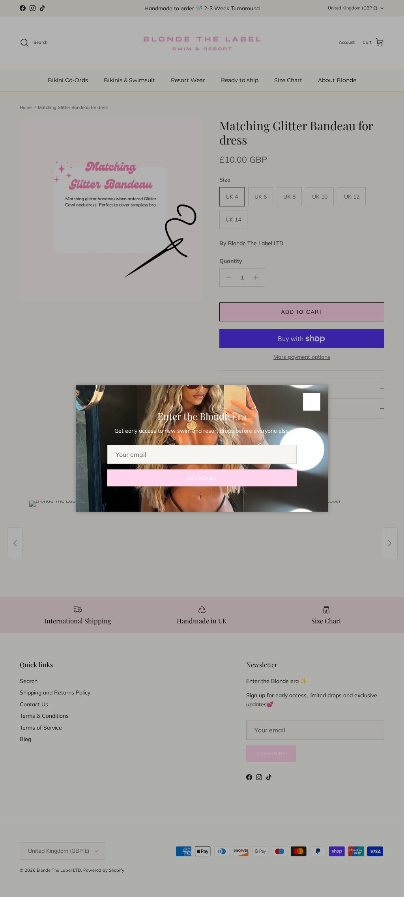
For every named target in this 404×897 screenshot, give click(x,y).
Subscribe (202, 478)
